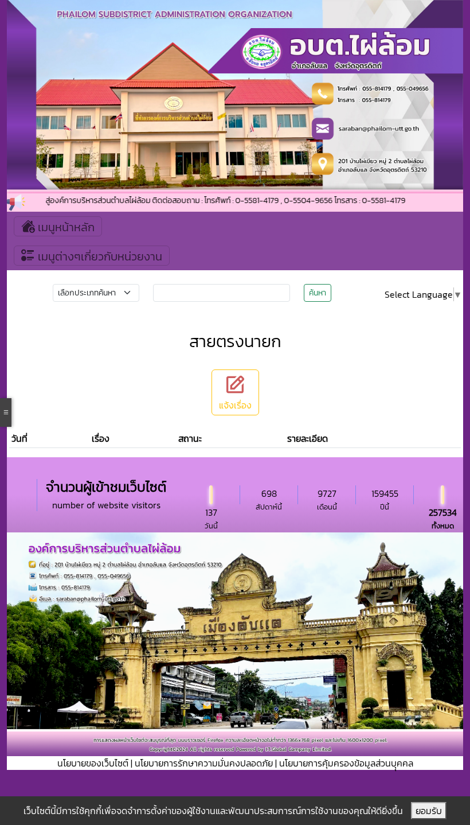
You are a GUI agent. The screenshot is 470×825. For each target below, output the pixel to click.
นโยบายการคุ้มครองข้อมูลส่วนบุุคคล (346, 763)
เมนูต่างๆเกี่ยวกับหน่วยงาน (98, 256)
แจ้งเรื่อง (235, 405)
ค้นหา (317, 293)
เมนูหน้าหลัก (65, 227)
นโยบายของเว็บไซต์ (92, 763)
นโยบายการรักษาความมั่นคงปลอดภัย (204, 763)
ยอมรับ (429, 811)
